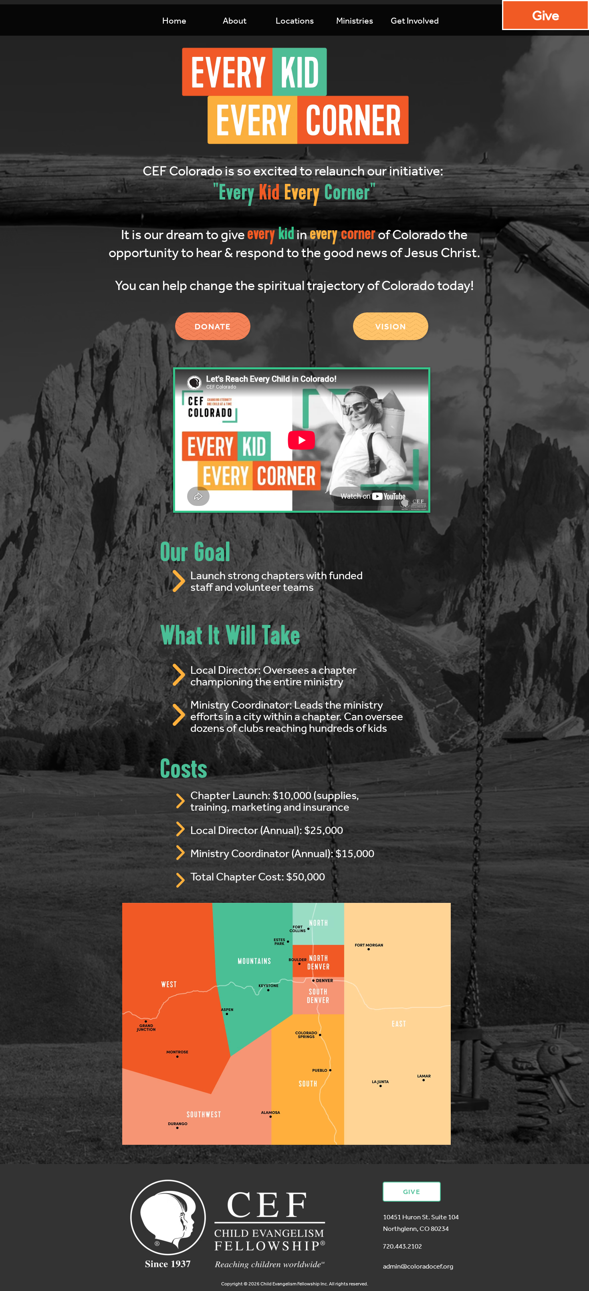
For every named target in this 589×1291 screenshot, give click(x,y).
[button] (355, 20)
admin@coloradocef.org (418, 1266)
